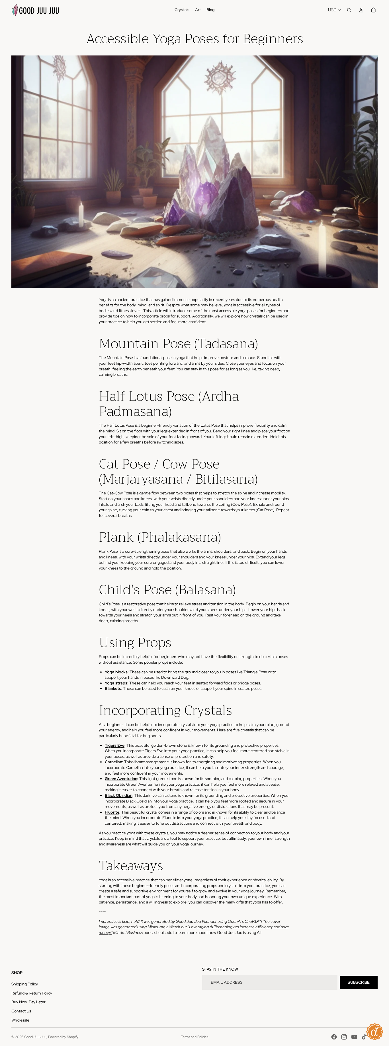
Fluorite (112, 812)
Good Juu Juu (35, 1037)
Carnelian (113, 761)
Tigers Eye (114, 745)
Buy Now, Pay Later (28, 1001)
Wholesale (20, 1020)
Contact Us (21, 1011)
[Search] (349, 10)
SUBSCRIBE (359, 982)
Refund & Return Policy (31, 993)
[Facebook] (334, 1036)
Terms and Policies (194, 1037)
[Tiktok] (364, 1036)
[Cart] (373, 10)
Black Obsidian (118, 795)
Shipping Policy (24, 984)
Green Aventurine (121, 778)
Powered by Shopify (63, 1037)
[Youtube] (354, 1036)
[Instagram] (344, 1036)
